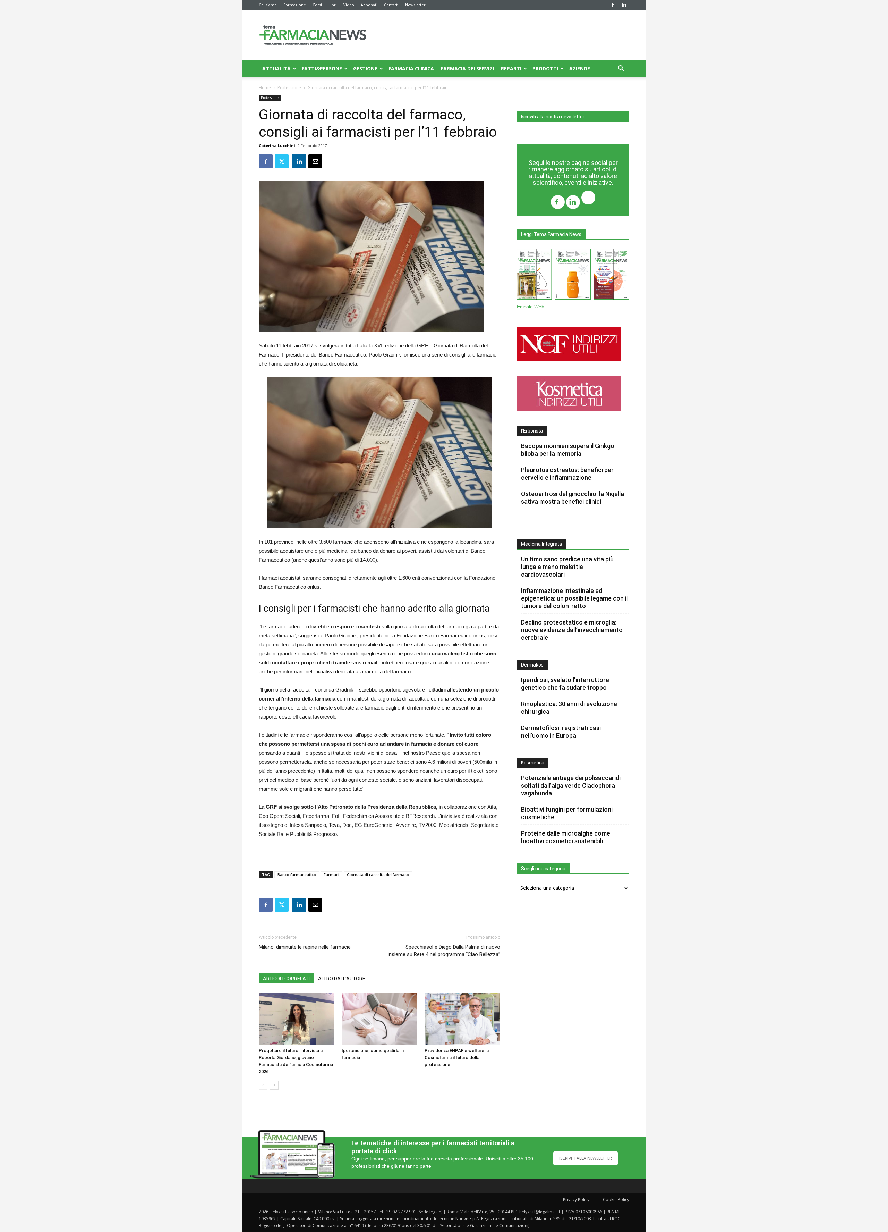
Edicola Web (530, 306)
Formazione (294, 4)
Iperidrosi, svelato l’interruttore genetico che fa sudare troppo (565, 683)
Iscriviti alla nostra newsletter (552, 116)
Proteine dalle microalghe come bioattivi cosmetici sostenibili (565, 837)
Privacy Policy (576, 1199)
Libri (332, 4)
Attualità (276, 68)
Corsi (317, 4)
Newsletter (415, 4)
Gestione (365, 68)
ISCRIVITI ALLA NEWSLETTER (585, 1158)
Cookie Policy (616, 1199)
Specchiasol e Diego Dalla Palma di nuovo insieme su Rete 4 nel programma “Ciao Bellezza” (444, 950)
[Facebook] (612, 5)
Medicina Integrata (541, 544)
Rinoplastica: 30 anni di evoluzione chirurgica (569, 707)
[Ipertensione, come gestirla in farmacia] (379, 1019)
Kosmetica (532, 762)
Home (265, 88)
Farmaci (331, 874)
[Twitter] (588, 198)
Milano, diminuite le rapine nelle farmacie (305, 947)
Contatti (391, 4)
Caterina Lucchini (277, 145)
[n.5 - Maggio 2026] (611, 275)
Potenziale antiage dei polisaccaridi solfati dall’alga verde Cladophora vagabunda (571, 785)
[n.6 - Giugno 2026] (572, 275)
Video (348, 4)
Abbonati (369, 4)
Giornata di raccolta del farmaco (378, 874)
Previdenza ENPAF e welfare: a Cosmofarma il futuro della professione (457, 1057)
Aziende (579, 68)
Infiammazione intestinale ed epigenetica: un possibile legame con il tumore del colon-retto (574, 598)
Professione (289, 88)
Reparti (511, 68)
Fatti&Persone (322, 68)
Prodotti (545, 68)
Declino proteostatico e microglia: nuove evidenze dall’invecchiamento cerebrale (572, 630)
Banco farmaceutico (297, 874)
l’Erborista (532, 431)
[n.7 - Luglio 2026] (534, 275)
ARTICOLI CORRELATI (286, 978)
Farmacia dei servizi (467, 68)
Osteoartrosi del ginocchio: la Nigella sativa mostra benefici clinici (572, 497)
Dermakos (532, 665)
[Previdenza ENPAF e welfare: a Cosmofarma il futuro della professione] (462, 1019)
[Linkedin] (624, 5)
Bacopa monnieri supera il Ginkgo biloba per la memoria (567, 449)
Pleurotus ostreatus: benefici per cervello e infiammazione (567, 473)
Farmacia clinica (411, 68)
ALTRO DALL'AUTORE (341, 978)
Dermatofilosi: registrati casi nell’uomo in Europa (561, 731)
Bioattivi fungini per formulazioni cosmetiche (567, 813)
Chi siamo (268, 4)
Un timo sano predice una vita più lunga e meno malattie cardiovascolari (567, 566)
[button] (621, 69)
